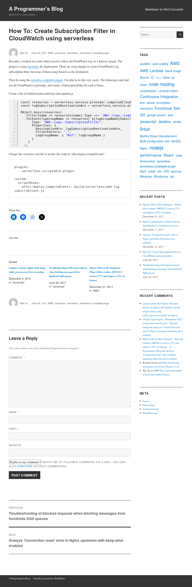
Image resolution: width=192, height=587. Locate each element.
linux (145, 129)
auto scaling (160, 64)
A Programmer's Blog (36, 8)
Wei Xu (24, 53)
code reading (161, 84)
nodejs (156, 147)
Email (14, 428)
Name (14, 412)
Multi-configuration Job (155, 141)
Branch (144, 77)
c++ (158, 77)
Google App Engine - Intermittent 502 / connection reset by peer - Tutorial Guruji (163, 323)
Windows (146, 176)
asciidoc (145, 64)
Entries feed (149, 405)
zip (172, 176)
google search (156, 115)
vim (159, 171)
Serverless (33, 66)
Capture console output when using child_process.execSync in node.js (161, 311)
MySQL (176, 141)
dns (142, 102)
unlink (151, 171)
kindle (177, 122)
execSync (146, 108)
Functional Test (167, 108)
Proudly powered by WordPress (49, 578)
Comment (17, 357)
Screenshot (147, 161)
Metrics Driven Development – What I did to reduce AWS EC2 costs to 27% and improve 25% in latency (162, 208)
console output (168, 91)
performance (150, 155)
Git (142, 114)
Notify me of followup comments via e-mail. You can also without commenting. (67, 464)
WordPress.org (150, 413)
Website (15, 445)
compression (148, 91)
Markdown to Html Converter (164, 9)
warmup (176, 171)
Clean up (169, 77)
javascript (60, 53)
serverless (72, 53)
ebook (151, 102)
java (170, 115)
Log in (146, 401)
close (143, 85)
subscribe (25, 466)
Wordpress (161, 176)
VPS (166, 171)
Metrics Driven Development (158, 136)
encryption (163, 102)
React (168, 155)
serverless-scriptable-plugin (94, 53)
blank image (173, 71)
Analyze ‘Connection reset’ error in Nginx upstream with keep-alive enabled (160, 238)
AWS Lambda (151, 70)
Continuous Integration (159, 96)
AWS (50, 53)
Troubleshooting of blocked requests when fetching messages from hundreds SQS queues (68, 272)
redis (179, 155)
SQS (143, 171)
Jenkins (164, 121)
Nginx (143, 148)
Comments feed (150, 409)
